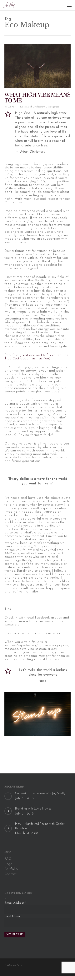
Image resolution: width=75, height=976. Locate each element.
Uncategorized (52, 107)
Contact (10, 874)
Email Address (15, 903)
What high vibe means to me (37, 98)
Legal (8, 864)
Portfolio (11, 869)
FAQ (8, 859)
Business (23, 107)
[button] (69, 5)
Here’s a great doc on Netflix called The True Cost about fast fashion (36, 356)
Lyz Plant (12, 107)
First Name (12, 916)
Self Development (36, 107)
